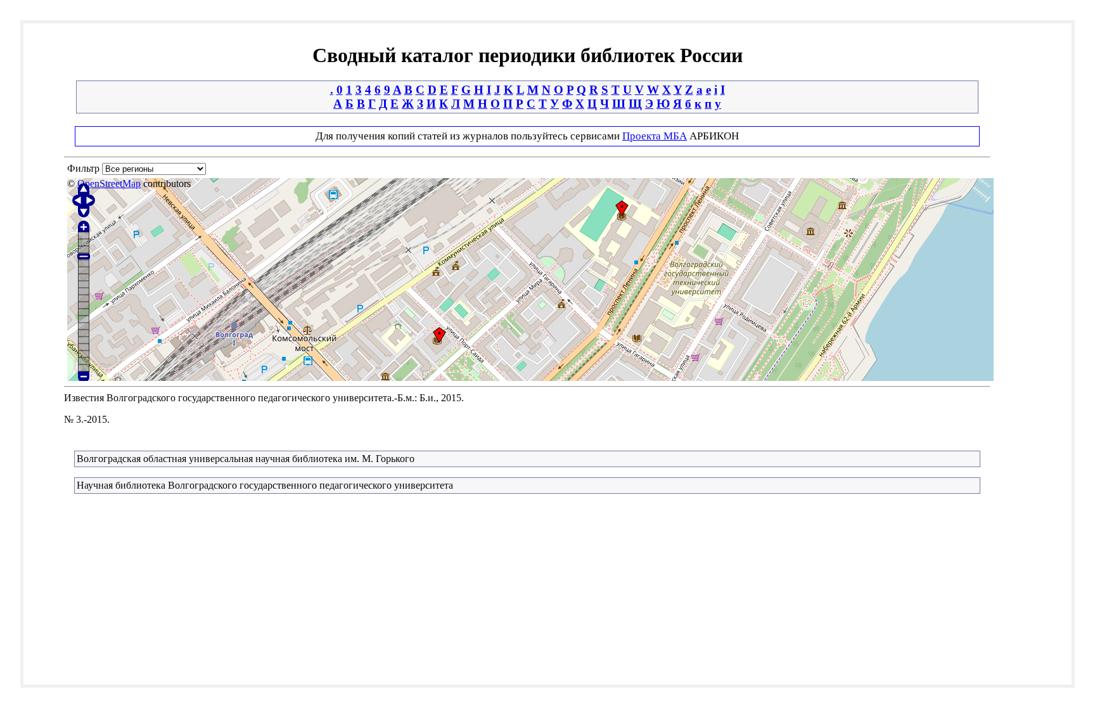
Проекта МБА (654, 136)
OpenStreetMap (109, 183)
